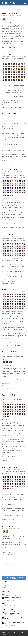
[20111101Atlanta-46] (3, 77)
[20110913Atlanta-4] (10, 181)
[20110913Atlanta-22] (5, 185)
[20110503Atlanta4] (10, 404)
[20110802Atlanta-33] (8, 251)
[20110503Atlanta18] (20, 407)
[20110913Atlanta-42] (5, 190)
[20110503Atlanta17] (17, 407)
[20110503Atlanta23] (8, 409)
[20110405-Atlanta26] (15, 482)
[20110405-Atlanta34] (10, 484)
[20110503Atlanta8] (20, 404)
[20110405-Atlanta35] (13, 484)
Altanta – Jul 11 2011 (9, 290)
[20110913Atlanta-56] (15, 193)
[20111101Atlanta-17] (22, 66)
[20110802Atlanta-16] (15, 246)
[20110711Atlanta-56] (15, 306)
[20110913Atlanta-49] (22, 190)
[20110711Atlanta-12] (5, 297)
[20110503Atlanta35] (13, 412)
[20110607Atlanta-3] (10, 362)
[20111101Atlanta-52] (19, 77)
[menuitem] (21, 2)
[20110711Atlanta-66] (15, 308)
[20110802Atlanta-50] (25, 253)
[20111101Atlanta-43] (19, 74)
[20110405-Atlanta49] (22, 486)
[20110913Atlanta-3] (8, 181)
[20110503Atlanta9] (22, 404)
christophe (20, 15)
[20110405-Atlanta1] (3, 477)
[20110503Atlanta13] (8, 407)
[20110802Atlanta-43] (8, 253)
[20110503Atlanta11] (3, 407)
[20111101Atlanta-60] (16, 79)
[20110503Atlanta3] (8, 404)
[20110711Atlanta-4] (10, 294)
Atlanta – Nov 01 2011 (9, 54)
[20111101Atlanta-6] (16, 64)
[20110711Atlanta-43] (8, 304)
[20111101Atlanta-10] (3, 66)
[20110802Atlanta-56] (15, 256)
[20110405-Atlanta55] (13, 489)
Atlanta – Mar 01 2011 (9, 526)
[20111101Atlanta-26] (22, 69)
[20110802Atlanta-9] (22, 244)
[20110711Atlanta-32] (5, 301)
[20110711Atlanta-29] (22, 299)
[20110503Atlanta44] (10, 414)
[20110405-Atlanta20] (25, 479)
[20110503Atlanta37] (17, 412)
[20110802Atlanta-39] (22, 251)
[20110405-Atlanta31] (3, 484)
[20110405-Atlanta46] (15, 486)
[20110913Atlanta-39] (22, 188)
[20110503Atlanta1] (3, 404)
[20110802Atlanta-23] (8, 248)
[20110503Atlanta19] (22, 407)
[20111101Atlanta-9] (24, 64)
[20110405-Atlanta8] (20, 477)
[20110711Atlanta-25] (13, 299)
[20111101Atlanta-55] (3, 79)
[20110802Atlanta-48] (20, 253)
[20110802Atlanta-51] (3, 256)
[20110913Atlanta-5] (13, 181)
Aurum (5, 587)
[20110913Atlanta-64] (10, 195)
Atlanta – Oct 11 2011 (9, 114)
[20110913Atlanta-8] (20, 181)
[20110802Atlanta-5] (13, 244)
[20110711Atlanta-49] (22, 304)
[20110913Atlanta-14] (10, 183)
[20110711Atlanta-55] (13, 306)
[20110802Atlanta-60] (25, 256)
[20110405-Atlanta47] (17, 486)
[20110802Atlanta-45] (13, 253)
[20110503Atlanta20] (25, 407)
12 (7, 565)
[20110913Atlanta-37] (17, 188)
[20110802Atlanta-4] (10, 244)
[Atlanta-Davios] (4, 531)
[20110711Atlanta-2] (5, 294)
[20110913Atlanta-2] (5, 181)
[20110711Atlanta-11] (3, 297)
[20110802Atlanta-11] (3, 246)
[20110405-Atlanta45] (13, 486)
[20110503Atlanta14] (10, 407)
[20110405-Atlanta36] (15, 484)
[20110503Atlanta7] (17, 404)
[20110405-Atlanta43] (8, 486)
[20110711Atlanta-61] (3, 308)
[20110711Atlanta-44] (10, 304)
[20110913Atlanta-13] (8, 183)
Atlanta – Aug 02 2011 (9, 234)
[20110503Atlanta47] (17, 414)
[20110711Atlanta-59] (22, 306)
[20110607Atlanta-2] (7, 362)
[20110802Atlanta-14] (10, 246)
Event (15, 15)
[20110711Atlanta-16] (15, 297)
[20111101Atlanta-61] (19, 79)
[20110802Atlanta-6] (15, 244)
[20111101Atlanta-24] (16, 69)
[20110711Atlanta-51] (3, 306)
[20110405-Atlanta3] (8, 477)
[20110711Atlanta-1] (3, 294)
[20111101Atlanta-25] (19, 69)
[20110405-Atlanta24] (10, 482)
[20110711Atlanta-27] (17, 299)
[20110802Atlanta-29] (22, 248)
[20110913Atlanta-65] (13, 195)
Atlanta (12, 15)
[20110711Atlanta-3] (8, 294)
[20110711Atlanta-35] (13, 301)
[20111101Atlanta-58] (11, 79)
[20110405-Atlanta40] (25, 484)
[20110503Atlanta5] (13, 404)
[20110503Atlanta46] (15, 414)
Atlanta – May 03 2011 (9, 395)
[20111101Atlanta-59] (14, 79)
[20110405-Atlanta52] (5, 489)
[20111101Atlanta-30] (8, 72)
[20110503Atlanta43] (8, 414)
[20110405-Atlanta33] (8, 484)
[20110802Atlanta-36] (15, 251)
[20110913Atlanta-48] (20, 190)
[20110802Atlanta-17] (17, 246)
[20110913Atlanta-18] (20, 183)
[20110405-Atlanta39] (22, 484)
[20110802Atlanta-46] (15, 253)
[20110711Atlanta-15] (13, 297)
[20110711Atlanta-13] (8, 297)
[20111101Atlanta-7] (19, 64)
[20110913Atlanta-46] (15, 190)
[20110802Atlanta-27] (17, 248)
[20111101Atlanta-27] (24, 69)
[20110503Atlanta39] (22, 412)
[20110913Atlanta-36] (15, 188)
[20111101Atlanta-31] (11, 72)
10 (12, 562)
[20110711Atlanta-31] (3, 301)
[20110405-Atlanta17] (17, 479)
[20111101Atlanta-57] (8, 79)
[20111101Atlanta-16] (19, 66)
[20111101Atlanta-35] (22, 72)
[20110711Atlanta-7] (17, 294)
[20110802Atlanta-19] (22, 246)
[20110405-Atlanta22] (5, 482)
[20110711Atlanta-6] (15, 294)
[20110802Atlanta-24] (10, 248)
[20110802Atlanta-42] (5, 253)
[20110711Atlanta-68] (20, 308)
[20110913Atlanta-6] (15, 181)
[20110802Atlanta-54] (10, 256)
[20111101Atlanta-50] (14, 77)
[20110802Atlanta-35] (13, 251)
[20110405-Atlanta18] (20, 479)
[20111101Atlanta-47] (6, 77)
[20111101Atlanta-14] (14, 66)
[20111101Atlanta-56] (6, 79)
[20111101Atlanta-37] (3, 74)
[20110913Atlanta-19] (22, 183)
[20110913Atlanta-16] (15, 183)
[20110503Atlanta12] (5, 407)
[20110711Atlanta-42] (5, 304)
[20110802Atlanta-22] (5, 248)
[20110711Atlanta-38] (20, 301)
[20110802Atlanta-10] (25, 244)
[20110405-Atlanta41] (3, 486)
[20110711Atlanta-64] (10, 308)
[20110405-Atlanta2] (5, 477)
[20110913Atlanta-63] (8, 195)
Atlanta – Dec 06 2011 (9, 14)
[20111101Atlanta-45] (24, 74)
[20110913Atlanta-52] (5, 193)
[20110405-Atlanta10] (25, 477)
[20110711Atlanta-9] (22, 294)
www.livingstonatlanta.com (8, 504)
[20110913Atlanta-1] (3, 181)
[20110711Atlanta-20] (25, 297)
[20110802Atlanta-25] (13, 248)
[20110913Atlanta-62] (5, 195)
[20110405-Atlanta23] (8, 482)
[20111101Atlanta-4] (11, 64)
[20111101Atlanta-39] (8, 74)
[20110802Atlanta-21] (3, 248)
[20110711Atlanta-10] (25, 294)
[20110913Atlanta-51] (3, 193)
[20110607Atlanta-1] (4, 362)
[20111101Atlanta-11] (6, 66)
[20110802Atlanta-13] (8, 246)
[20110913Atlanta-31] (3, 188)
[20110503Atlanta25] (13, 409)
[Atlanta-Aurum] (4, 19)
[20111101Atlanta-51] (16, 77)
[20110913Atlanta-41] (3, 190)
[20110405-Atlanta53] (8, 489)
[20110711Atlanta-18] (20, 297)
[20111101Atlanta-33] (16, 72)
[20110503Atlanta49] (22, 414)
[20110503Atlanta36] (15, 412)
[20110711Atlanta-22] (5, 299)
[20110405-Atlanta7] (17, 477)
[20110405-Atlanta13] (8, 479)
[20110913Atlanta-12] (5, 183)
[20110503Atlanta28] (20, 409)
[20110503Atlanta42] (5, 414)
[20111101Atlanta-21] (8, 69)
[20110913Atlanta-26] (15, 185)
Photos (18, 56)
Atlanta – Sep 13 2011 (9, 169)
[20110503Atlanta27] (17, 409)
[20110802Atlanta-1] (3, 244)
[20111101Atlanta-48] (8, 77)
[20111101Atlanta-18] (24, 66)
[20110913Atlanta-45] (13, 190)
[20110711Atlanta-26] (15, 299)
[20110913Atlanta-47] (17, 190)
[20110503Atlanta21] (3, 409)
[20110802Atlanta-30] (25, 248)
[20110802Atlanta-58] (20, 256)
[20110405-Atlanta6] (15, 477)
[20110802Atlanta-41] (3, 253)
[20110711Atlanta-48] (20, 304)
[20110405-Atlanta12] (5, 479)
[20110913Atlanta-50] (25, 190)
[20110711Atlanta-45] (13, 304)
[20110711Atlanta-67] (17, 308)
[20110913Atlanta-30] (25, 185)
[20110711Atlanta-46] (15, 304)
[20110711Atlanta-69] (22, 308)
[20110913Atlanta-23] (8, 185)
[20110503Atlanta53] (8, 416)
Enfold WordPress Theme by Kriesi (18, 632)
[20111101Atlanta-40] (11, 74)
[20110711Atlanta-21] (3, 299)
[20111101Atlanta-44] (22, 74)
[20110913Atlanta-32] (5, 188)
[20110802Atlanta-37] (17, 251)
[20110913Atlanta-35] (13, 188)
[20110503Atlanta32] (5, 412)
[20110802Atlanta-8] (20, 244)
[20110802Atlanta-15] (13, 246)
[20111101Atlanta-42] (16, 74)
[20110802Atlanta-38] (20, 251)
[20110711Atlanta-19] (22, 297)
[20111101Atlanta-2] (6, 64)
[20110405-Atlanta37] (17, 484)
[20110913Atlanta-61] (3, 195)
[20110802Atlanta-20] (25, 246)
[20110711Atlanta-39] (22, 301)
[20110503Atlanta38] (20, 412)
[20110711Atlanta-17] (17, 297)
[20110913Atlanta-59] (22, 193)
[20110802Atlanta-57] (17, 256)
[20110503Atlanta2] (5, 404)
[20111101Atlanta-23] (14, 69)
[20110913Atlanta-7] (17, 181)
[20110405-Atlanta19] (22, 479)
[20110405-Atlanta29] (22, 482)
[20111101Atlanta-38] (6, 74)
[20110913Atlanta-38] (20, 188)
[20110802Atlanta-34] (10, 251)
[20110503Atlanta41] (3, 414)
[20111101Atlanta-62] (22, 79)
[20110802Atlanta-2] (5, 244)
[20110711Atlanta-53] (8, 306)
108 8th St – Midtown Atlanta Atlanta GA (13, 589)
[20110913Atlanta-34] (10, 188)
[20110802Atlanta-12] (5, 246)
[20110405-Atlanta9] (22, 477)
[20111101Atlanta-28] (3, 72)
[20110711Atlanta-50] (25, 304)
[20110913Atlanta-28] (20, 185)
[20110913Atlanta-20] (25, 183)
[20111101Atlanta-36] (24, 72)
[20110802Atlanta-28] (20, 248)
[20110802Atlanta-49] (22, 253)
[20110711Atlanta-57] (17, 306)
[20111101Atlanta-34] (19, 72)
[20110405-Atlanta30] (25, 482)
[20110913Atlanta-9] (22, 181)
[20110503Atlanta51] (3, 416)
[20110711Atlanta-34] (10, 301)
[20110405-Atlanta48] (20, 486)
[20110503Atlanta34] (10, 412)
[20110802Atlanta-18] (20, 246)
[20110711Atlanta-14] (10, 297)
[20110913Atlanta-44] (10, 190)
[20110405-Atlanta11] (3, 479)
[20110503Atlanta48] (20, 414)
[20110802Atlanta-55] (13, 256)
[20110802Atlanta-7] (17, 244)
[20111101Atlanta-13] (11, 66)
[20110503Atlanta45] (13, 414)
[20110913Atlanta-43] (8, 190)
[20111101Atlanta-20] (6, 69)
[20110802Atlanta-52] (5, 256)
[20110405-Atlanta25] (13, 482)
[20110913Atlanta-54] (10, 193)
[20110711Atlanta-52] (5, 306)
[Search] (21, 2)
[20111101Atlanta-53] (22, 77)
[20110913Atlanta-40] (25, 188)
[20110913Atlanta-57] (17, 193)
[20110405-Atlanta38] (20, 484)
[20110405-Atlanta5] (13, 477)
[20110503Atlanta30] (25, 409)
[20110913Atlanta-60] (25, 193)
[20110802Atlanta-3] (8, 244)
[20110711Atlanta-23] (8, 299)
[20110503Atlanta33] (8, 412)
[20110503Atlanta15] (13, 407)
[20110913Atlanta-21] (3, 185)
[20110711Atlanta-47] (17, 304)
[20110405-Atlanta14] (10, 479)
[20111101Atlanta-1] (3, 64)
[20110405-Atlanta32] (5, 484)
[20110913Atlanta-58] (20, 193)
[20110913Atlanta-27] (17, 185)
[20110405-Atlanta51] (3, 489)
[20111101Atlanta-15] (16, 66)
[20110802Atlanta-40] (25, 251)
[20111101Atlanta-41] (14, 74)
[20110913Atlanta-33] (8, 188)
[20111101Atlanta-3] (8, 64)
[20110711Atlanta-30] (25, 299)
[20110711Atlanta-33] (8, 301)
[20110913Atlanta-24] (10, 185)
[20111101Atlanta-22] (11, 69)
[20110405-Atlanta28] (20, 482)
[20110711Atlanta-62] (5, 308)
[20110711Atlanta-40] (25, 301)
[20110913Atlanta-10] (25, 181)
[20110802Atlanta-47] (17, 253)
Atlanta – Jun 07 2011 (9, 352)
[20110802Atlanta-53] (8, 256)
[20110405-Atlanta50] (25, 486)
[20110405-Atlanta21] (3, 482)
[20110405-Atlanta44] (10, 486)
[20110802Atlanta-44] (10, 253)
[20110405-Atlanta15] (13, 479)
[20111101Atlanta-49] (11, 77)
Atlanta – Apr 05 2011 (9, 467)
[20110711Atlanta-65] (13, 308)
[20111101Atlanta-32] (14, 72)
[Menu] (24, 2)
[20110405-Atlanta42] (5, 486)
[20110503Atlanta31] (3, 412)
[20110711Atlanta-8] (20, 294)
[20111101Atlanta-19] (3, 69)
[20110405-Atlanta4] (10, 477)
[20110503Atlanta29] (22, 409)
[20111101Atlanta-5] (14, 64)
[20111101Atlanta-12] (8, 66)
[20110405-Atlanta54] (10, 489)
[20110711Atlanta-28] (20, 299)
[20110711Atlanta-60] (25, 306)
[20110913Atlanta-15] (13, 183)
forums (12, 446)
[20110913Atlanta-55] (13, 193)
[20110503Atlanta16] (15, 407)
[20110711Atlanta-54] (10, 306)
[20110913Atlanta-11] (3, 183)
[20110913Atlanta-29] (22, 185)
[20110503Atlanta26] (15, 409)
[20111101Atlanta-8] (22, 64)
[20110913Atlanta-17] (17, 183)
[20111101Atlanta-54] (24, 77)
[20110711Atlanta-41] (3, 304)
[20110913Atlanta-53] (8, 193)
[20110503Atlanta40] (25, 412)
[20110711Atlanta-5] (13, 294)
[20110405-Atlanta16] (15, 479)
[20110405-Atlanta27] (17, 482)
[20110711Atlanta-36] (15, 301)
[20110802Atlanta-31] (3, 251)
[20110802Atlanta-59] (22, 256)
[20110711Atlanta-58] (20, 306)
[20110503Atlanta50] (25, 414)
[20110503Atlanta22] (5, 409)
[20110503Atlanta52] (5, 416)
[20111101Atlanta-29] (6, 72)
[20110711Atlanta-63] (8, 308)
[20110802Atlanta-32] (5, 251)
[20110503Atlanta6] (15, 404)
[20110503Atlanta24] (10, 409)
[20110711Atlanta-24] (10, 299)
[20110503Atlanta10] (25, 404)
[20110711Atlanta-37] (17, 301)
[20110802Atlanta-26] (15, 248)
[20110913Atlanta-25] (13, 185)
